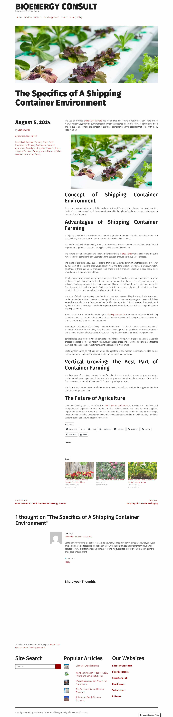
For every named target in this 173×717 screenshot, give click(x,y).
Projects (37, 17)
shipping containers (93, 121)
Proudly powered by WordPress (29, 712)
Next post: (142, 502)
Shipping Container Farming (27, 151)
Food (28, 136)
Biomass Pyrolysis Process (87, 666)
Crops (45, 142)
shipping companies (116, 314)
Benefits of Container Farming (28, 142)
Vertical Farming (48, 151)
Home (19, 17)
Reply (67, 562)
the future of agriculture (116, 405)
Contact (64, 17)
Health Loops (118, 684)
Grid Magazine (58, 712)
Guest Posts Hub (120, 678)
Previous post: (40, 502)
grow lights (127, 254)
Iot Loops (116, 696)
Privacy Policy (76, 17)
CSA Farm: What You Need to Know (110, 480)
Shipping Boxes (53, 148)
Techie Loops (118, 690)
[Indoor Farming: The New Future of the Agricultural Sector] (142, 470)
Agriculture (20, 136)
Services (28, 17)
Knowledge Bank (51, 17)
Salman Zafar (24, 130)
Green (34, 136)
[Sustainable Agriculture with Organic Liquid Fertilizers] (79, 470)
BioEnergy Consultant (122, 666)
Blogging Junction (120, 672)
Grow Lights (31, 148)
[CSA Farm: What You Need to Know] (110, 470)
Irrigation (41, 148)
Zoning (38, 154)
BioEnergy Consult (56, 6)
